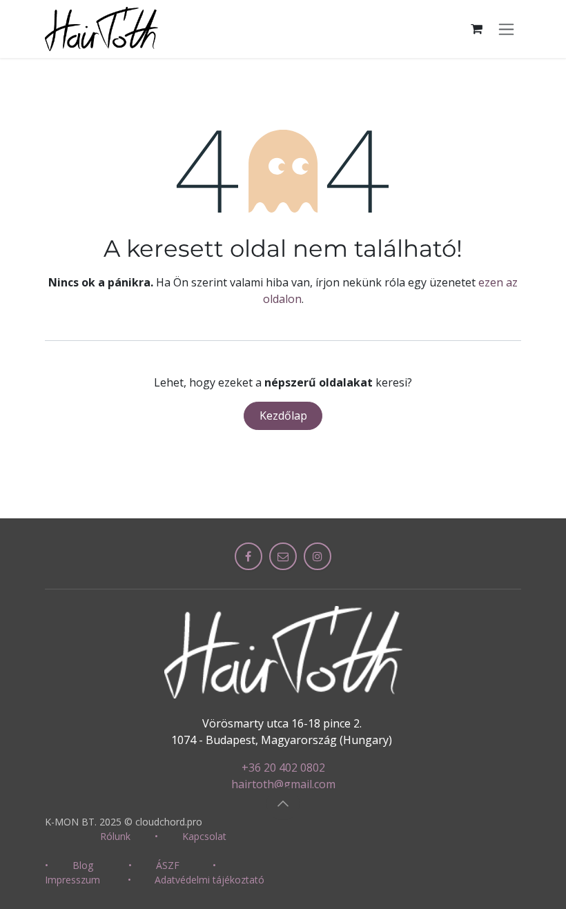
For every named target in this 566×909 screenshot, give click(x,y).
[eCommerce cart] (476, 29)
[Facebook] (248, 556)
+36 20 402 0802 (283, 767)
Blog (82, 865)
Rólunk (115, 836)
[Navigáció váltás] (506, 29)
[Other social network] (283, 556)
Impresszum (72, 879)
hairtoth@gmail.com (283, 784)
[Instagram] (317, 556)
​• (156, 836)
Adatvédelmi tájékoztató (209, 879)
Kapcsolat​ (204, 836)
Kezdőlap (283, 415)
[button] (283, 803)
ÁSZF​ (167, 865)
